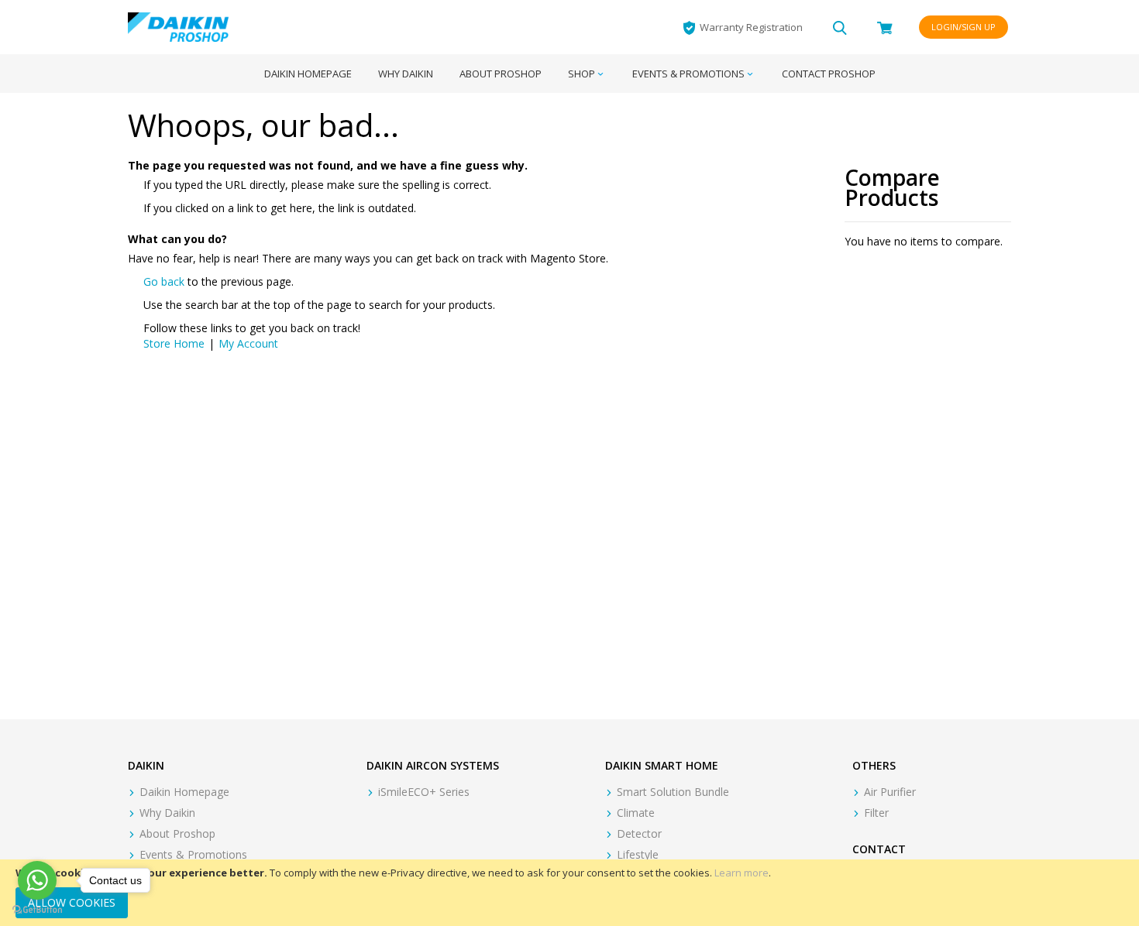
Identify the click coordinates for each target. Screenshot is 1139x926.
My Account (248, 343)
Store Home (174, 343)
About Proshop (177, 833)
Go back (163, 281)
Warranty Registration (751, 27)
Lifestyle (638, 854)
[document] (569, 892)
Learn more (741, 873)
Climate (636, 812)
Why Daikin (167, 812)
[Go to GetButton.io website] (37, 910)
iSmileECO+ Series (424, 791)
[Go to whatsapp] (37, 880)
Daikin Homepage (184, 791)
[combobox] (840, 27)
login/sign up (963, 27)
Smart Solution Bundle (673, 791)
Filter (876, 812)
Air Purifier (890, 791)
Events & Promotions (193, 854)
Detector (639, 833)
